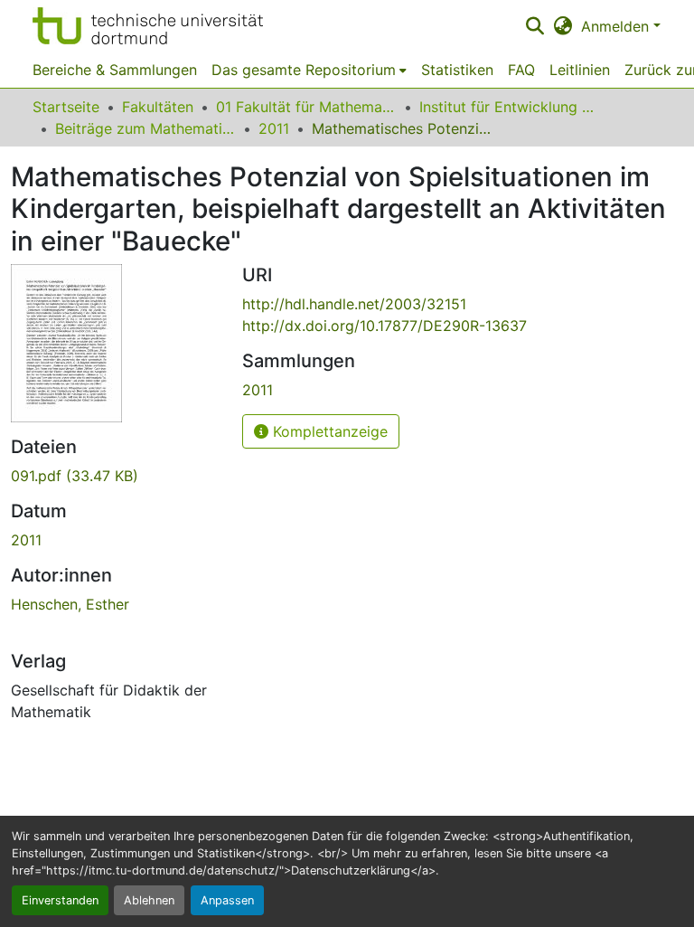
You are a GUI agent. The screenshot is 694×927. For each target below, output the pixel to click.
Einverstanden (60, 900)
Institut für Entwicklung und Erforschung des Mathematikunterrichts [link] (509, 107)
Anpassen (227, 900)
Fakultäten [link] (157, 107)
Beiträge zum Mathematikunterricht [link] (145, 128)
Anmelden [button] (617, 26)
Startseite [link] (66, 107)
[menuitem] (309, 70)
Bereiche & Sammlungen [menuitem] (115, 70)
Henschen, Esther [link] (70, 604)
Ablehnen (149, 900)
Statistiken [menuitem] (457, 70)
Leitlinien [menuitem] (579, 70)
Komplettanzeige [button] (328, 431)
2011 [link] (273, 128)
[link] (115, 476)
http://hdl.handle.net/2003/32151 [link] (354, 304)
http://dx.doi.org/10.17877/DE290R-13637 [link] (384, 326)
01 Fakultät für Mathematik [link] (306, 107)
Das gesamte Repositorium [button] (303, 70)
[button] (148, 25)
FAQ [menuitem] (521, 70)
